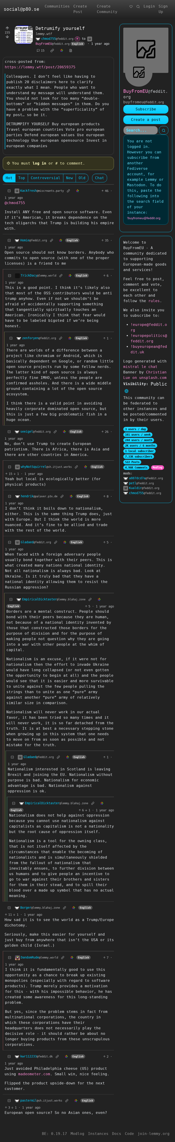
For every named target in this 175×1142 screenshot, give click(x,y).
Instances (98, 1133)
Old (82, 178)
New (69, 178)
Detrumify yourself (60, 28)
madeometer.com (34, 1074)
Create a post (146, 119)
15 (42, 50)
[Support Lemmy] (131, 6)
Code (129, 1133)
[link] (52, 50)
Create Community (107, 9)
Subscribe (146, 109)
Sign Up (163, 9)
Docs (116, 1133)
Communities (57, 6)
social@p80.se (21, 9)
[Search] (138, 6)
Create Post (80, 9)
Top (21, 178)
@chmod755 (15, 203)
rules (154, 301)
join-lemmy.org (154, 1133)
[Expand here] (24, 35)
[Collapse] (9, 190)
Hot (9, 178)
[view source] (70, 50)
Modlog (157, 467)
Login (149, 6)
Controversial (45, 178)
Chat (99, 178)
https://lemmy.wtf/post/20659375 (40, 67)
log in (39, 163)
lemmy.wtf (44, 34)
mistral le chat (140, 367)
